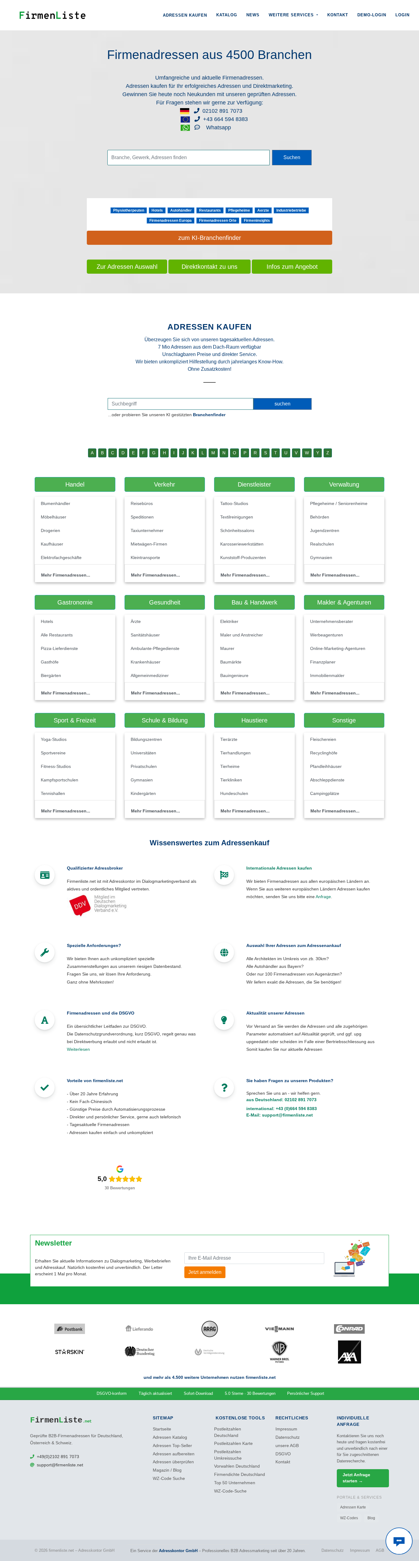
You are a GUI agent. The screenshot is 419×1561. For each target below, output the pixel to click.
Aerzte (263, 210)
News (252, 15)
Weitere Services (292, 15)
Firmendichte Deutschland (239, 1474)
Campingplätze (324, 793)
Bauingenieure (234, 675)
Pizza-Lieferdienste (59, 648)
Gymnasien (321, 557)
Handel (74, 484)
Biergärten (51, 675)
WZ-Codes (349, 1518)
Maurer (227, 648)
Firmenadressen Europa (170, 220)
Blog (371, 1518)
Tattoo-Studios (234, 503)
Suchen (291, 157)
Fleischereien (323, 739)
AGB (380, 1550)
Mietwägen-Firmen (149, 544)
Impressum (286, 1429)
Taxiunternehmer (147, 530)
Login (402, 15)
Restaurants (210, 210)
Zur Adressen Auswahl (127, 266)
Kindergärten (143, 793)
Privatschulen (144, 766)
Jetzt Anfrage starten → (356, 1478)
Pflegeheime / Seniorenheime (338, 503)
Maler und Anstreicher (241, 634)
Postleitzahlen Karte (233, 1443)
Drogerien (50, 530)
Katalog (226, 15)
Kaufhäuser (52, 544)
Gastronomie (75, 602)
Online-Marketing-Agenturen (337, 648)
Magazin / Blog (167, 1470)
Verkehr (164, 484)
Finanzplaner (323, 661)
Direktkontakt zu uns (209, 266)
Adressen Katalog (170, 1437)
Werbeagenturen (326, 634)
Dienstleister (254, 484)
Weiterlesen (78, 1049)
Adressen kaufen (185, 15)
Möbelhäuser (53, 516)
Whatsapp (218, 127)
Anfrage (323, 896)
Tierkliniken (231, 779)
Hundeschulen (234, 793)
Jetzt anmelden (204, 1272)
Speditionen (142, 516)
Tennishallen (53, 793)
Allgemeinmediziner (150, 675)
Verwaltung (344, 484)
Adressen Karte (353, 1507)
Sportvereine (53, 752)
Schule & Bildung (165, 720)
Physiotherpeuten (128, 210)
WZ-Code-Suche (230, 1491)
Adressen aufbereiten (173, 1454)
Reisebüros (142, 503)
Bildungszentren (146, 739)
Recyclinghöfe (323, 752)
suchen (282, 403)
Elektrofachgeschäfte (61, 557)
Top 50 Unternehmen (234, 1483)
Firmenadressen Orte (217, 220)
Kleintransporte (145, 557)
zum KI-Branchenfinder (209, 237)
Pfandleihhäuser (326, 766)
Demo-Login (371, 15)
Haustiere (254, 720)
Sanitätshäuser (145, 634)
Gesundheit (164, 602)
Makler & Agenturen (344, 602)
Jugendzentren (324, 530)
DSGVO (283, 1454)
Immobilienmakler (327, 675)
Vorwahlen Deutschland (237, 1466)
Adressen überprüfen (173, 1462)
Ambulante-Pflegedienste (155, 648)
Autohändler (181, 210)
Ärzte (136, 621)
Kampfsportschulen (59, 779)
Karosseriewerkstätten (241, 544)
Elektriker (229, 621)
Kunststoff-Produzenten (243, 557)
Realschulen (322, 544)
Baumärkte (230, 661)
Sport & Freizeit (75, 720)
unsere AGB (287, 1445)
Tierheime (230, 766)
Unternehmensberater (331, 621)
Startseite (162, 1429)
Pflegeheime (239, 210)
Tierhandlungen (235, 752)
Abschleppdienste (327, 779)
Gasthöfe (50, 661)
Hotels (157, 210)
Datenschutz (287, 1437)
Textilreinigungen (236, 516)
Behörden (319, 516)
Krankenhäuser (145, 661)
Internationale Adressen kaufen (279, 868)
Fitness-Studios (56, 766)
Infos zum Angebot (292, 266)
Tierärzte (228, 739)
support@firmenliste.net (287, 1115)
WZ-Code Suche (169, 1478)
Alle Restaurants (57, 634)
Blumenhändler (55, 503)
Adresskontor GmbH (178, 1550)
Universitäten (143, 752)
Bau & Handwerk (254, 602)
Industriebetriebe (291, 210)
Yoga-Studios (54, 739)
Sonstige (344, 720)
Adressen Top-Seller (172, 1445)
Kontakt (337, 15)
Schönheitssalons (237, 530)
